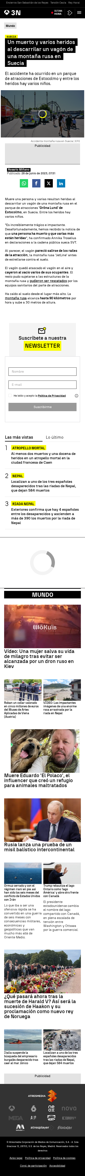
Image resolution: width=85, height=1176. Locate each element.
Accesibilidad (57, 1165)
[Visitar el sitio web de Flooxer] (65, 1128)
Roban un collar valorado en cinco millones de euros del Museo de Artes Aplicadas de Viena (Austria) (21, 710)
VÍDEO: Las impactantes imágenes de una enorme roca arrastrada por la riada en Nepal (60, 708)
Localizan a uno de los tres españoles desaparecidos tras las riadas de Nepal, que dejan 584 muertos (43, 485)
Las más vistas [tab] (19, 437)
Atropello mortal (28, 448)
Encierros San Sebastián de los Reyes (27, 2)
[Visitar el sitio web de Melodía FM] (20, 1128)
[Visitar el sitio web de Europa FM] (69, 1118)
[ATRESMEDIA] (42, 1096)
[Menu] (80, 12)
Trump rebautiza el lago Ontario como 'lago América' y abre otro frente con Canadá (60, 891)
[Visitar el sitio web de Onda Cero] (51, 1118)
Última (58, 12)
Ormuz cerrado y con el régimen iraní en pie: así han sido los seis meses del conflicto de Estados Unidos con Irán (22, 892)
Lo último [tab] (54, 437)
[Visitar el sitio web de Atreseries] (33, 1118)
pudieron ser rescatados (48, 281)
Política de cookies (64, 1158)
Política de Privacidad (52, 395)
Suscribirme (43, 407)
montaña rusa (16, 298)
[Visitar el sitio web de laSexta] (33, 1108)
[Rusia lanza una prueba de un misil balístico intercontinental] (42, 820)
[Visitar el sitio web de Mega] (16, 1118)
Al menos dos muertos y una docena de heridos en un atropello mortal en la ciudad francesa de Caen (43, 457)
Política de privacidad (38, 1158)
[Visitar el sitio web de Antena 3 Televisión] (16, 1108)
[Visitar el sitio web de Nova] (69, 1108)
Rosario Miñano (19, 169)
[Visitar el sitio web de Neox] (51, 1108)
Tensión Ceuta (58, 2)
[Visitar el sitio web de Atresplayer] (42, 1128)
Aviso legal (15, 1158)
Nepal (17, 476)
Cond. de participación (33, 1165)
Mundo (42, 595)
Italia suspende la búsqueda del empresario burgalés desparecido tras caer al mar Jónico (21, 1058)
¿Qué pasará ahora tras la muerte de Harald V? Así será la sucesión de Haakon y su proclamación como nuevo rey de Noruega (40, 1006)
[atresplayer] (70, 12)
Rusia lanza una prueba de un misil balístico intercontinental (39, 847)
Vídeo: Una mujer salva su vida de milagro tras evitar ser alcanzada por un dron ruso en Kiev (39, 659)
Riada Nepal (23, 504)
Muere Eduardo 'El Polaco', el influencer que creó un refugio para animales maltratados (38, 780)
